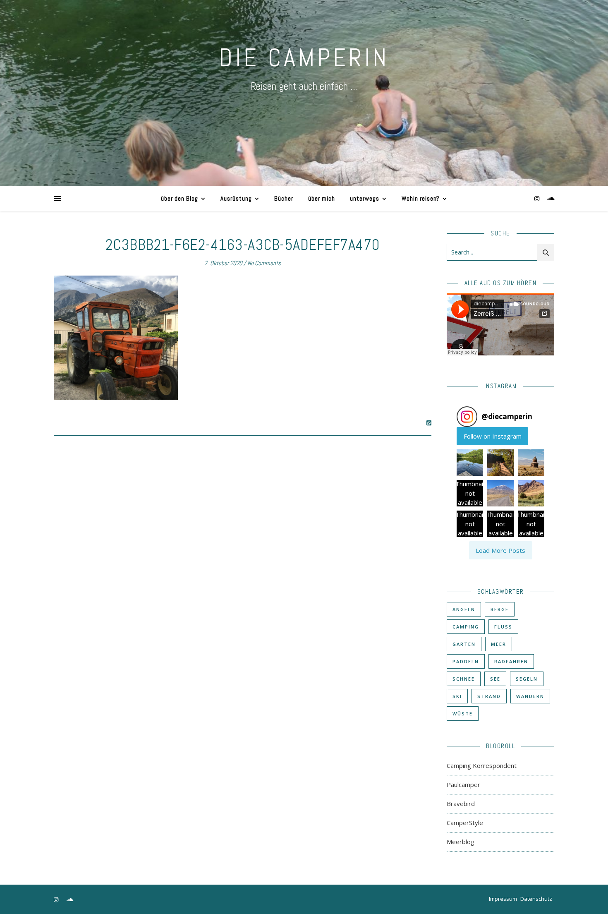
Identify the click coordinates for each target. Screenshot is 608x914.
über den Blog (179, 198)
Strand (489, 696)
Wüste (462, 713)
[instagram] (537, 198)
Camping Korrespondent (482, 765)
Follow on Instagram (493, 436)
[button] (470, 462)
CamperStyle (465, 822)
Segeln (527, 679)
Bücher (283, 198)
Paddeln (465, 661)
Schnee (463, 679)
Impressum (503, 898)
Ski (457, 696)
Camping (465, 627)
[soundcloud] (551, 198)
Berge (500, 609)
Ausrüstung (236, 198)
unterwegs (364, 198)
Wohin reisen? (421, 198)
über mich (321, 198)
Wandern (530, 696)
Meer (498, 644)
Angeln (463, 609)
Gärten (464, 644)
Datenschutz (536, 898)
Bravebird (461, 803)
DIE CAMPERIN (304, 58)
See (495, 679)
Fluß (503, 627)
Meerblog (460, 841)
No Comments (264, 263)
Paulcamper (463, 784)
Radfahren (511, 661)
